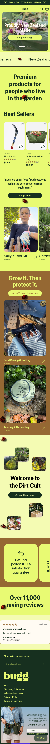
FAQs (7, 685)
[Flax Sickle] (14, 136)
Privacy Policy (11, 697)
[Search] (41, 9)
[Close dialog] (47, 709)
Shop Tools (25, 195)
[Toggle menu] (3, 9)
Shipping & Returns (14, 689)
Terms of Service (13, 701)
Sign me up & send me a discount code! (37, 734)
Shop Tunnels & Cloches (25, 293)
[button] (10, 640)
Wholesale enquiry (13, 693)
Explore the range (25, 37)
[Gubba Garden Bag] (36, 136)
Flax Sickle (10, 156)
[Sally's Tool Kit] (35, 257)
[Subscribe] (43, 664)
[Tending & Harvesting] (43, 429)
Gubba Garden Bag (34, 158)
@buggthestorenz (25, 495)
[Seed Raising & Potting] (43, 361)
